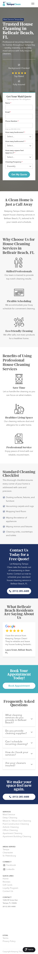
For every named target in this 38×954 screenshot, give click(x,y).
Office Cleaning (10, 830)
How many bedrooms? (15, 132)
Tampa (6, 849)
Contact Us (8, 891)
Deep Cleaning (10, 818)
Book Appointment (19, 685)
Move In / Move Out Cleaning (17, 821)
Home (5, 879)
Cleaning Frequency (13, 162)
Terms (5, 938)
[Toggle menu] (32, 3)
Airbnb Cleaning (11, 827)
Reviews (6, 882)
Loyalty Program (10, 888)
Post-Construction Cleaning (16, 824)
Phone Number (12, 121)
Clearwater (8, 853)
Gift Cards (7, 885)
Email (8, 112)
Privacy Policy (9, 941)
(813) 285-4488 (20, 591)
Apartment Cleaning (12, 833)
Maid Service (9, 815)
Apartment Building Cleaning (17, 836)
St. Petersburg (9, 856)
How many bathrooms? (15, 141)
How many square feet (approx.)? (14, 151)
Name (8, 103)
